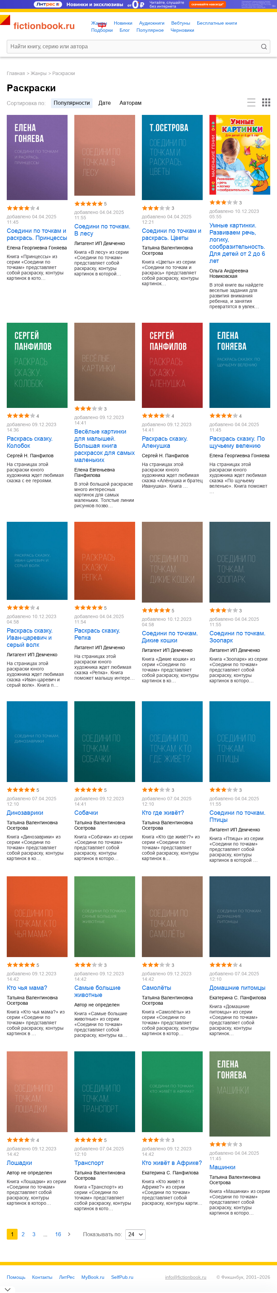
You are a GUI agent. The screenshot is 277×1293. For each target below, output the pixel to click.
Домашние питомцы (237, 987)
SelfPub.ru (122, 1277)
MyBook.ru (92, 1277)
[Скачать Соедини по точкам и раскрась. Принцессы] (37, 157)
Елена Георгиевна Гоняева (37, 247)
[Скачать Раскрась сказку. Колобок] (37, 365)
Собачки (86, 812)
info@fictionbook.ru (185, 1277)
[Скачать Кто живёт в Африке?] (172, 1091)
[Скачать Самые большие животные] (104, 916)
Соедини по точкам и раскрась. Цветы (171, 234)
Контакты (42, 1277)
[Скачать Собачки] (104, 741)
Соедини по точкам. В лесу (102, 230)
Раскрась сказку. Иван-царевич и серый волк (30, 637)
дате (105, 103)
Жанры (99, 23)
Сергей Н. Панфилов (30, 455)
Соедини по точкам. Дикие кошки (170, 637)
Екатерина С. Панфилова (237, 997)
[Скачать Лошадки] (37, 1091)
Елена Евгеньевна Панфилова (94, 472)
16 (58, 1234)
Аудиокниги (152, 23)
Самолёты (156, 987)
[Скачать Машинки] (239, 1094)
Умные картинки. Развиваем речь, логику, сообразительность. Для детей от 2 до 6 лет (237, 243)
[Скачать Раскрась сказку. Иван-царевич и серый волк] (37, 561)
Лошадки (19, 1163)
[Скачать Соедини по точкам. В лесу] (104, 155)
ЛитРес (67, 1277)
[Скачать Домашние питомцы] (239, 916)
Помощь (16, 1277)
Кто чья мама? (27, 987)
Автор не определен (97, 1004)
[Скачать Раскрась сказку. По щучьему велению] (239, 365)
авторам (131, 103)
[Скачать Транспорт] (104, 1091)
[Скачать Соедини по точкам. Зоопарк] (239, 562)
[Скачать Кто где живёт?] (172, 741)
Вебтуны (180, 23)
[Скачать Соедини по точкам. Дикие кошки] (172, 562)
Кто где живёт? (163, 812)
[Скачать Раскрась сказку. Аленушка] (172, 365)
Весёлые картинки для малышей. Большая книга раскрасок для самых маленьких (104, 445)
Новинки (123, 23)
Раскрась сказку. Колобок (30, 442)
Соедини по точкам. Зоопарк (237, 637)
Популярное (150, 30)
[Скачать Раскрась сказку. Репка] (104, 561)
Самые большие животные (97, 991)
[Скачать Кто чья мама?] (37, 916)
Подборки (102, 30)
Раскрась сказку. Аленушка (165, 442)
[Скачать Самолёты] (172, 916)
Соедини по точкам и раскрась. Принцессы (37, 234)
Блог (125, 30)
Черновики (182, 30)
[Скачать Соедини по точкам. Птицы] (239, 741)
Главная (16, 73)
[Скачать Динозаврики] (37, 741)
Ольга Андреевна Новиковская (228, 273)
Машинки (222, 1167)
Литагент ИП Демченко (99, 243)
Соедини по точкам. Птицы (237, 816)
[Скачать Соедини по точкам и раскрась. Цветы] (172, 157)
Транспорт (89, 1163)
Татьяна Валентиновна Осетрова (167, 250)
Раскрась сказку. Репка (97, 634)
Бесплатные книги (217, 23)
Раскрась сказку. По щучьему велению (237, 442)
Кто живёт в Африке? (172, 1163)
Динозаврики (25, 812)
